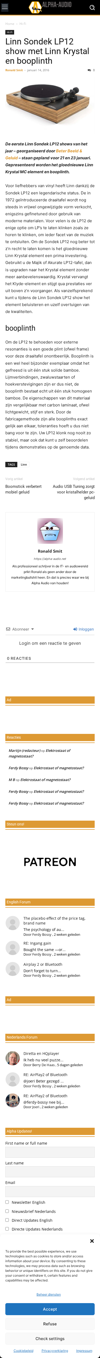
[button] (92, 1241)
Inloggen (86, 629)
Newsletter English (28, 1202)
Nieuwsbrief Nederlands (33, 1211)
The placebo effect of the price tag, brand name (54, 921)
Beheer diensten (49, 1294)
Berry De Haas (43, 1064)
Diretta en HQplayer (41, 1053)
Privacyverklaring (55, 1351)
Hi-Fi (22, 23)
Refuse (50, 1323)
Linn (24, 464)
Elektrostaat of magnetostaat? (59, 767)
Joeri (35, 1106)
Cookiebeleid (23, 1351)
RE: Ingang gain (37, 943)
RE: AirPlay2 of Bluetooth (45, 1074)
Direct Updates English (32, 1220)
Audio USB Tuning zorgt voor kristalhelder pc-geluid (74, 492)
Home (9, 23)
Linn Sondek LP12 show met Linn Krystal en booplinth (47, 51)
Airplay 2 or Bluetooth (42, 964)
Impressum (84, 1351)
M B (12, 779)
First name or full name (26, 1143)
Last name (14, 1162)
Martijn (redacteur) (24, 750)
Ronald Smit (14, 70)
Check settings (50, 1338)
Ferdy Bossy (18, 767)
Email (10, 1182)
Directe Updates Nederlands (37, 1229)
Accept (50, 1309)
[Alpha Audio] (50, 7)
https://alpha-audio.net (50, 559)
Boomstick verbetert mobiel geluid (23, 489)
